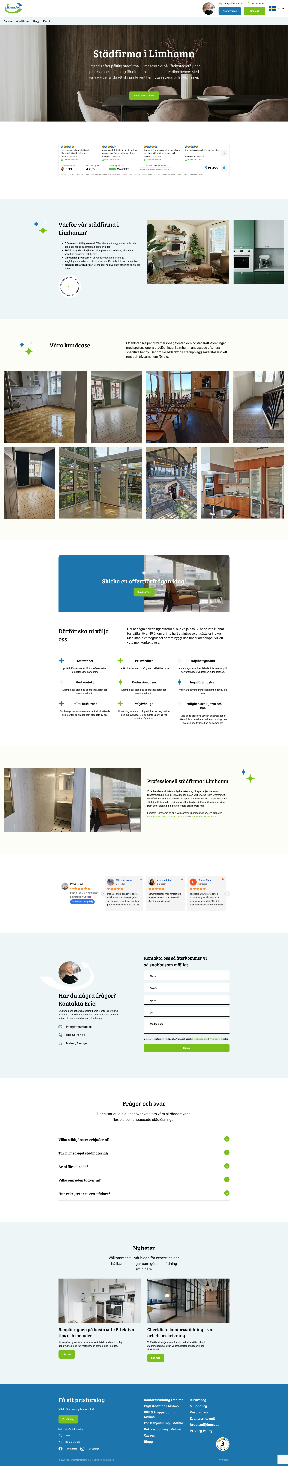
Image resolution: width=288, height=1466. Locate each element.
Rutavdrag (198, 1399)
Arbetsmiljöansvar (204, 1424)
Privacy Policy (201, 1430)
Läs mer (66, 1354)
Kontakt (254, 11)
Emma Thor (204, 880)
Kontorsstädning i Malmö (163, 1399)
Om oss (8, 21)
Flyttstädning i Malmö (161, 1406)
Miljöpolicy (198, 1406)
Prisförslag (68, 1419)
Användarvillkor (216, 1039)
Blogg (36, 21)
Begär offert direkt (144, 95)
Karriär (47, 21)
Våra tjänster (23, 21)
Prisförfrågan (229, 11)
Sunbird (226, 1460)
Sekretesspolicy (199, 1039)
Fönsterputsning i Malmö (163, 1422)
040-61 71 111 (258, 3)
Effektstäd (76, 884)
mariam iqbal (164, 880)
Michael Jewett (124, 880)
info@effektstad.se (233, 3)
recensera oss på (81, 901)
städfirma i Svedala (176, 816)
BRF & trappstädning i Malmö (161, 1414)
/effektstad (71, 1449)
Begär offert (144, 592)
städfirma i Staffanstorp (204, 816)
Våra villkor (199, 1412)
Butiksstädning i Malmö (162, 1429)
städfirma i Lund (156, 816)
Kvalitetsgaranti (202, 1418)
